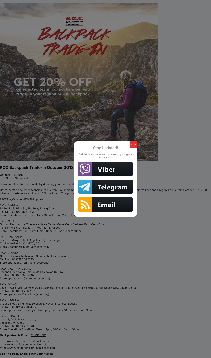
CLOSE (133, 145)
